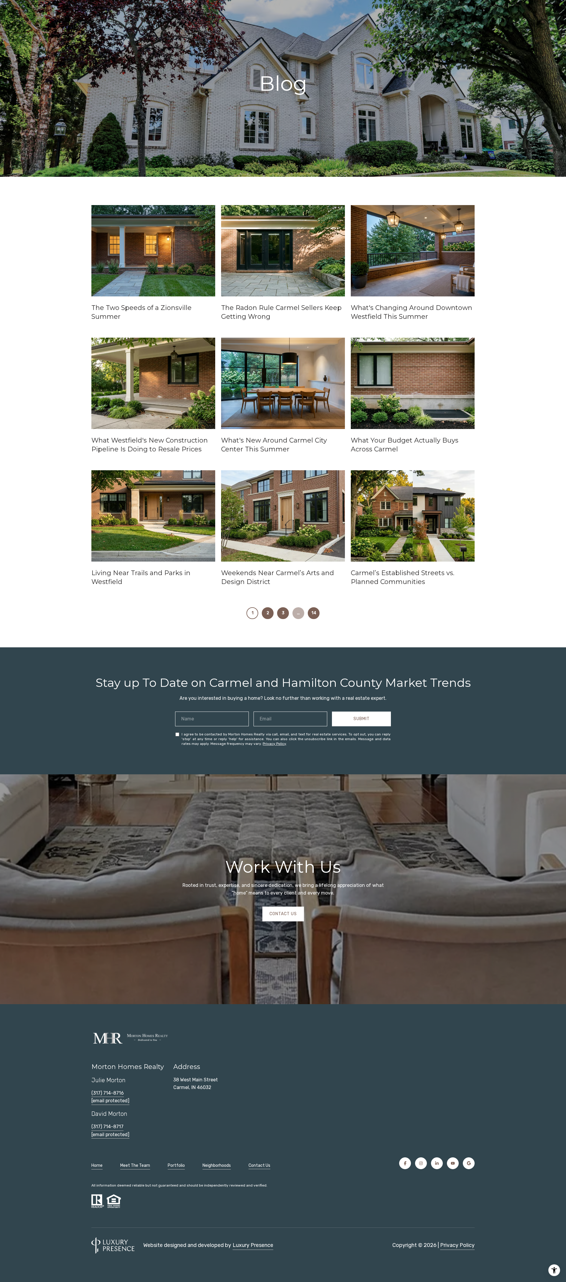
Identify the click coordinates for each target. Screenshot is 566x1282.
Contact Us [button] (283, 913)
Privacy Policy (274, 744)
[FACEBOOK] (405, 1163)
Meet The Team (135, 1165)
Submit (361, 718)
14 (313, 613)
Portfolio (176, 1165)
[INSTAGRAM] (421, 1163)
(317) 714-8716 (107, 1093)
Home (97, 1165)
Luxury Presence (253, 1245)
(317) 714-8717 (107, 1126)
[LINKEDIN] (437, 1163)
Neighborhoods (217, 1165)
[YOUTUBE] (453, 1163)
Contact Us (259, 1165)
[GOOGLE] (469, 1163)
